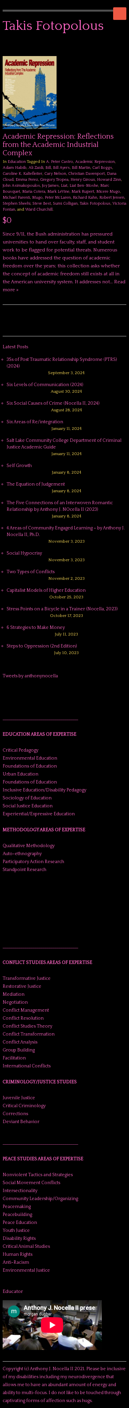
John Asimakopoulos (21, 185)
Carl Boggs (102, 168)
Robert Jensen (111, 197)
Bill (48, 168)
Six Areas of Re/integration (35, 422)
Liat (64, 185)
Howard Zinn (109, 179)
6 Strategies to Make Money (36, 627)
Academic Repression (95, 162)
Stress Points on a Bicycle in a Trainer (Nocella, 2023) (62, 609)
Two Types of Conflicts (31, 571)
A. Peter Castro (59, 162)
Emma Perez (27, 179)
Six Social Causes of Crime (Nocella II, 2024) (53, 403)
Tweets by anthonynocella (30, 676)
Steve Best (41, 203)
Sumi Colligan (65, 203)
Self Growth (19, 465)
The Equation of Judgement (36, 484)
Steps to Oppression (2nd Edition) (42, 646)
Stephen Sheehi (16, 203)
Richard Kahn (85, 197)
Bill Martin (81, 168)
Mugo (37, 197)
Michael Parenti (16, 197)
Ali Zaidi (35, 168)
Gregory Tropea (54, 179)
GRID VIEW (115, 46)
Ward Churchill (39, 209)
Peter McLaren (58, 197)
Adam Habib (14, 168)
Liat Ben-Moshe (83, 185)
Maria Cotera (33, 191)
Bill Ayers (61, 168)
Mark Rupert (82, 191)
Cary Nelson (55, 173)
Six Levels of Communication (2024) (45, 384)
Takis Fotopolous (95, 203)
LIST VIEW (123, 46)
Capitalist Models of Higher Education (46, 590)
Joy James (50, 185)
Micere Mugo (108, 191)
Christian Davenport (86, 173)
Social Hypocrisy (24, 553)
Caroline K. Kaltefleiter (22, 173)
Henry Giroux (82, 179)
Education (17, 162)
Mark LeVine (58, 191)
